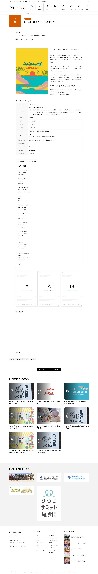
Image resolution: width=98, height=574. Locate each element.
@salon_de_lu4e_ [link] (21, 227)
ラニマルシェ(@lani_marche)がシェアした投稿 (27, 304)
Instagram (87, 9)
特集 (47, 9)
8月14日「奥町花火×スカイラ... (78, 543)
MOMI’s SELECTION (53, 545)
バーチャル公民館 (79, 9)
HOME (31, 9)
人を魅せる (51, 552)
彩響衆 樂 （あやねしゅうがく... (78, 537)
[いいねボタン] (17, 32)
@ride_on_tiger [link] (21, 174)
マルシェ (63, 9)
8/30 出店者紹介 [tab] (32, 161)
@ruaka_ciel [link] (20, 237)
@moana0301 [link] (21, 248)
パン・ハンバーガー (53, 540)
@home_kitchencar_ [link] (22, 209)
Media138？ (39, 9)
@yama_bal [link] (20, 183)
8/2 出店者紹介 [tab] (21, 161)
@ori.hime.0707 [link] (21, 259)
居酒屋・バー (52, 542)
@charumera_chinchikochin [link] (23, 192)
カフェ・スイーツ (52, 538)
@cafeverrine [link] (20, 218)
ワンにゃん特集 (52, 547)
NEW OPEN (51, 535)
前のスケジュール (42, 369)
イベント (55, 9)
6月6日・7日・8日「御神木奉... (78, 555)
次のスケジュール (55, 369)
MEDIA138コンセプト (41, 550)
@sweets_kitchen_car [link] (22, 200)
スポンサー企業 (52, 550)
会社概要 (38, 547)
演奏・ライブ (39, 542)
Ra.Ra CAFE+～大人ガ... (77, 549)
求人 (71, 9)
